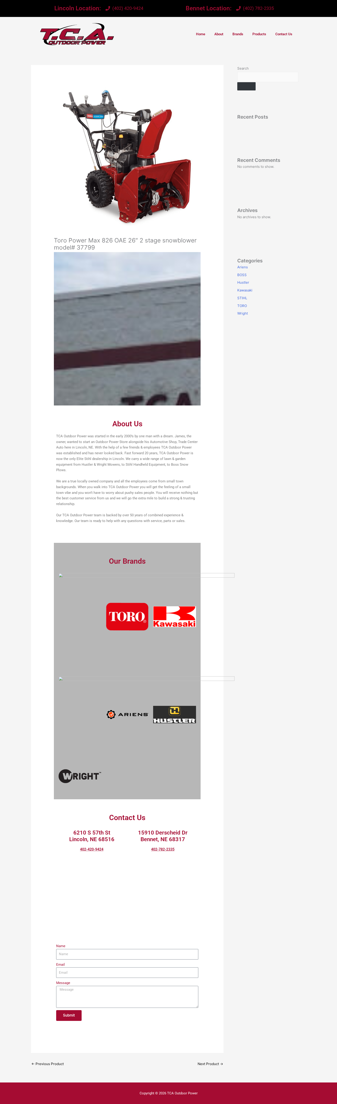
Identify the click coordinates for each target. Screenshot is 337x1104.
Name (60, 946)
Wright (242, 313)
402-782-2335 (162, 849)
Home (200, 34)
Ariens (242, 267)
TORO (242, 306)
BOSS (242, 275)
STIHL (242, 298)
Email (60, 965)
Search (243, 68)
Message (63, 983)
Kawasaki (244, 290)
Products (259, 34)
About (218, 34)
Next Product (210, 1064)
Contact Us (283, 34)
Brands (237, 34)
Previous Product (47, 1064)
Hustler (243, 282)
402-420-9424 (91, 849)
